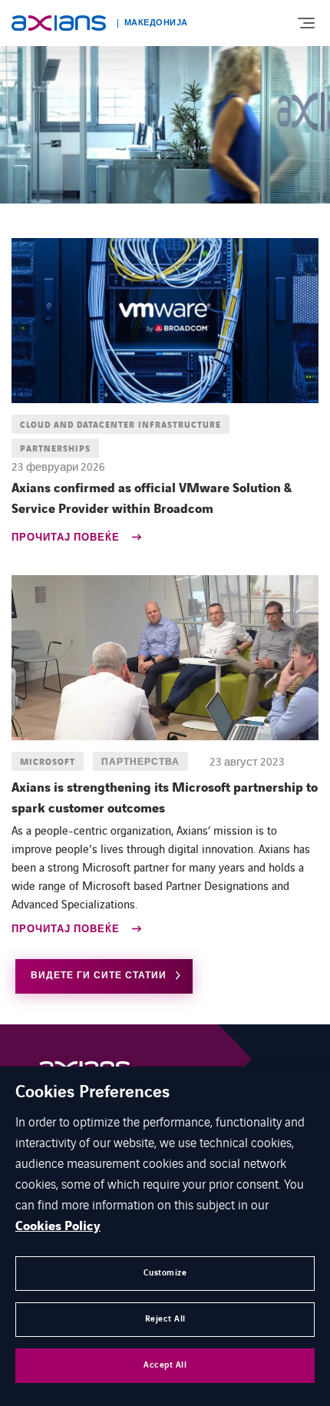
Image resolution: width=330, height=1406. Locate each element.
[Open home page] (59, 23)
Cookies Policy (58, 1226)
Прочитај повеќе (67, 538)
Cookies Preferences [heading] (92, 1092)
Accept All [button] (165, 1365)
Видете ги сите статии (99, 975)
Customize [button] (165, 1273)
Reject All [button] (165, 1319)
